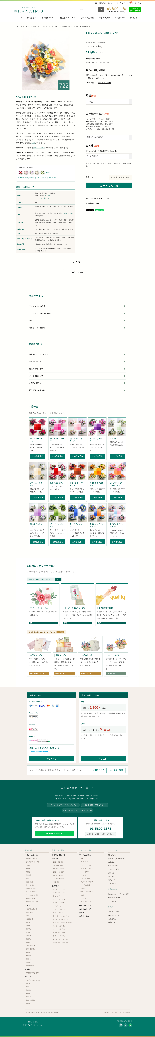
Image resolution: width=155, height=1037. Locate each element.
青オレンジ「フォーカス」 (61, 939)
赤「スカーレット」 (59, 889)
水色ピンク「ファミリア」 (61, 942)
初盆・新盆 (29, 882)
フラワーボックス (85, 865)
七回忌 (28, 872)
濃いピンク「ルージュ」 (60, 892)
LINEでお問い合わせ (135, 9)
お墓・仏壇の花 (31, 898)
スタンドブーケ (85, 878)
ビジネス (28, 976)
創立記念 (28, 997)
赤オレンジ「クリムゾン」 (61, 916)
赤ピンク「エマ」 (58, 896)
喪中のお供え (30, 885)
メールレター (113, 901)
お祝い (27, 905)
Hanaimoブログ (113, 915)
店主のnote (112, 922)
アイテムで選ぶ (85, 855)
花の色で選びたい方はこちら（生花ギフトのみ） (37, 177)
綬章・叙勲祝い (31, 949)
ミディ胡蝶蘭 (30, 965)
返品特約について (92, 203)
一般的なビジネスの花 (33, 980)
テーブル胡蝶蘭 (85, 885)
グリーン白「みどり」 (60, 932)
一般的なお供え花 (31, 858)
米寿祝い (28, 932)
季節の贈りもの (85, 905)
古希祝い (28, 925)
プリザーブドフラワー (87, 882)
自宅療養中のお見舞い (33, 973)
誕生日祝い (29, 912)
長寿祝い (28, 929)
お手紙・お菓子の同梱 (116, 859)
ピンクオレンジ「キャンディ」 (62, 922)
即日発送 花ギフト (58, 855)
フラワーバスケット (86, 868)
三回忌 (28, 868)
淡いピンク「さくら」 (60, 899)
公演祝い (28, 962)
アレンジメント (85, 862)
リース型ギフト (85, 875)
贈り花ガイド (113, 855)
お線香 (82, 895)
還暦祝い (28, 922)
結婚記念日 (29, 919)
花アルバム (112, 880)
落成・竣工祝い (31, 1000)
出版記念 (28, 955)
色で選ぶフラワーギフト (31, 26)
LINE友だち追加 (56, 833)
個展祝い (28, 959)
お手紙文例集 (84, 916)
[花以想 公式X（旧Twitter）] (125, 1025)
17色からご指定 (68, 213)
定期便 (81, 912)
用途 (91, 95)
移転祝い (28, 983)
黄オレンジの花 (39, 148)
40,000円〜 (56, 882)
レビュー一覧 (113, 866)
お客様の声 (120, 17)
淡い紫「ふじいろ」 (59, 926)
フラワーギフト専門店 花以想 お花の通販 (28, 10)
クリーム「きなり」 (59, 909)
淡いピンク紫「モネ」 (60, 929)
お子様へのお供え (31, 888)
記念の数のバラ (31, 945)
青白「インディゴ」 (59, 936)
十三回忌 (28, 875)
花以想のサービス (67, 17)
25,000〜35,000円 (58, 878)
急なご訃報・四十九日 (33, 862)
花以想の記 (112, 919)
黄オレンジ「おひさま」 (51, 26)
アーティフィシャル (86, 902)
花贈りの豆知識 (87, 17)
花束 (81, 858)
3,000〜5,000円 (58, 862)
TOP (20, 17)
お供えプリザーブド (32, 902)
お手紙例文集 (104, 17)
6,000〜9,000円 (58, 865)
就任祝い (28, 993)
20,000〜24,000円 (58, 875)
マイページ (114, 3)
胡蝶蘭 (28, 1003)
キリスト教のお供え (32, 895)
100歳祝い (29, 935)
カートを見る (136, 3)
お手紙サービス (97, 113)
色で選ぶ (55, 886)
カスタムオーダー (85, 909)
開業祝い (28, 987)
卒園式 (28, 942)
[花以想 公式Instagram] (121, 1025)
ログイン (125, 3)
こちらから (47, 195)
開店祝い (28, 990)
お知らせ (133, 17)
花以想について (48, 17)
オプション (83, 898)
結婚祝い (28, 916)
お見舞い (28, 969)
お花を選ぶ (31, 17)
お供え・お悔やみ (31, 855)
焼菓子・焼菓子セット (87, 892)
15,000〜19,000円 (58, 872)
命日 (27, 878)
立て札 (92, 145)
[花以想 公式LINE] (130, 1025)
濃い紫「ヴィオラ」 (59, 902)
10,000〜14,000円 (58, 868)
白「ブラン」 (57, 906)
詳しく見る (51, 759)
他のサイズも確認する (42, 198)
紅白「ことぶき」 (58, 912)
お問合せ (111, 876)
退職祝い (28, 952)
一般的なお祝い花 (31, 909)
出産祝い (28, 939)
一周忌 (28, 865)
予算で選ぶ (56, 858)
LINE (33, 143)
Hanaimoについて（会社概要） (119, 894)
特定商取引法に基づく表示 (49, 1012)
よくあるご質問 (116, 770)
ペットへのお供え (31, 892)
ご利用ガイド (102, 3)
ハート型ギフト (85, 872)
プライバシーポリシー (32, 1012)
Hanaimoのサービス (115, 897)
